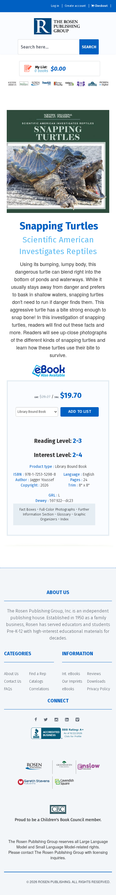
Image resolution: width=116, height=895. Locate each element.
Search (89, 46)
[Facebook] (36, 720)
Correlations (39, 689)
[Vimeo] (77, 720)
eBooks (68, 689)
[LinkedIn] (66, 720)
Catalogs (36, 681)
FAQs (8, 689)
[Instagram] (56, 720)
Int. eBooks (71, 674)
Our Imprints (72, 681)
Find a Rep (37, 674)
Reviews (94, 674)
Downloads (96, 681)
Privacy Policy (98, 689)
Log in (55, 6)
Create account (75, 6)
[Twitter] (45, 720)
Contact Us (12, 681)
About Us (11, 674)
